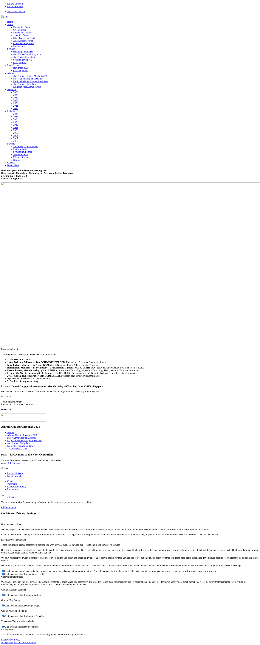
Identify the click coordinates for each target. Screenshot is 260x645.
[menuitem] (133, 11)
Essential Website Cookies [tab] (13, 539)
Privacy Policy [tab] (8, 629)
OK (3, 507)
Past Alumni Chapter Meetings (21, 438)
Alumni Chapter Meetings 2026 (22, 435)
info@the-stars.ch (16, 463)
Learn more (10, 507)
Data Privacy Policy (10, 639)
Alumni (10, 432)
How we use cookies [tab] (11, 524)
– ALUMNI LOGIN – (18, 448)
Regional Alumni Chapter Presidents (24, 440)
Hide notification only (26, 642)
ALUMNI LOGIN (16, 11)
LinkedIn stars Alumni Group (21, 446)
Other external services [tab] (12, 576)
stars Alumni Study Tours (19, 443)
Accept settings (8, 642)
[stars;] (4, 16)
